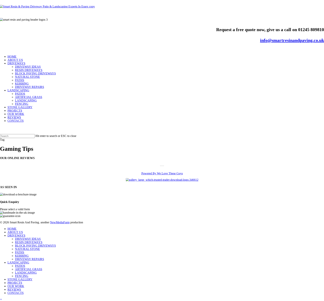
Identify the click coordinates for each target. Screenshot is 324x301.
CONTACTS (16, 292)
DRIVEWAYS (16, 235)
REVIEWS (14, 289)
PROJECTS (15, 282)
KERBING (22, 255)
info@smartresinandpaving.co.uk (292, 40)
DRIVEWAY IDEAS (28, 238)
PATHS (19, 252)
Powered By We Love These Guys (162, 173)
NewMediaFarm (60, 222)
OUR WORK (16, 286)
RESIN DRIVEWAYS (28, 242)
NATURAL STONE (27, 249)
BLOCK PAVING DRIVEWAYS (35, 245)
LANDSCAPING (18, 262)
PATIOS (20, 265)
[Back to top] (1, 299)
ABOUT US (15, 232)
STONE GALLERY (20, 279)
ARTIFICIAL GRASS (28, 269)
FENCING (21, 276)
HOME (12, 228)
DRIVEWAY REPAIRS (29, 259)
